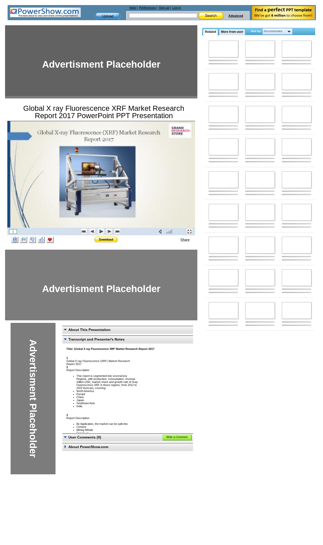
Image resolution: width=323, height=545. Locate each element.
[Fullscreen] (189, 231)
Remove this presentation (14, 240)
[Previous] (92, 231)
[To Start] (84, 231)
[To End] (117, 231)
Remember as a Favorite (50, 240)
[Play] (100, 231)
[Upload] (108, 16)
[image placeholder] (223, 49)
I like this (41, 240)
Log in (176, 8)
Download (106, 239)
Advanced (235, 16)
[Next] (109, 231)
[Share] (177, 239)
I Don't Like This (32, 240)
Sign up (164, 8)
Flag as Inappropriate (23, 240)
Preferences (147, 8)
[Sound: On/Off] (161, 231)
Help (132, 8)
